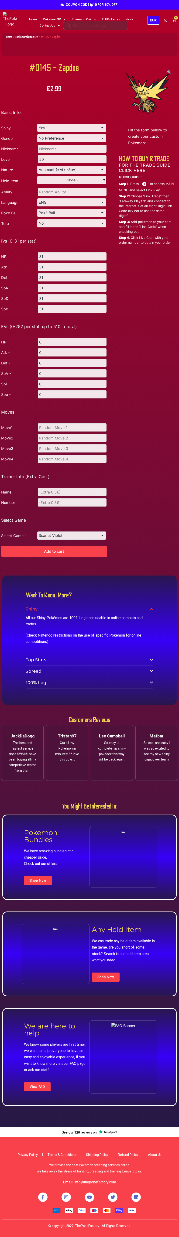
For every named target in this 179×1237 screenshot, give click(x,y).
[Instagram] (66, 1197)
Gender (7, 138)
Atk (4, 267)
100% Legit (37, 682)
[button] (38, 880)
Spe (4, 309)
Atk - (5, 352)
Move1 (7, 427)
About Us (155, 1155)
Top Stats (36, 659)
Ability (6, 192)
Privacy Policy (28, 1155)
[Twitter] (112, 1197)
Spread (33, 671)
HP (3, 256)
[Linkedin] (136, 1197)
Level (5, 159)
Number (8, 502)
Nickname (10, 149)
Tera (5, 223)
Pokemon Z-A (81, 19)
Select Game (14, 535)
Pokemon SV (52, 19)
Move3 (7, 448)
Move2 (7, 438)
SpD (5, 298)
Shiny (6, 128)
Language (9, 202)
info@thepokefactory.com (95, 1182)
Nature (7, 170)
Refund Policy (128, 1155)
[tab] (89, 609)
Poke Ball (9, 213)
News (129, 19)
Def (4, 277)
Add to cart (54, 551)
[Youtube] (89, 1197)
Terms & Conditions (62, 1155)
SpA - (6, 373)
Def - (5, 363)
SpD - (6, 384)
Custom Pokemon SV (26, 37)
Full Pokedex (111, 19)
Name (6, 492)
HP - (5, 342)
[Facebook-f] (43, 1197)
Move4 (7, 459)
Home (33, 19)
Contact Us (47, 25)
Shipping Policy (97, 1155)
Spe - (6, 394)
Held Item (9, 180)
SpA (4, 288)
